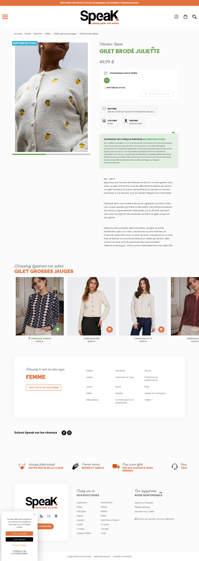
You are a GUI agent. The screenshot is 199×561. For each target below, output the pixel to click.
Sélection (111, 43)
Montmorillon (107, 502)
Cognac (80, 516)
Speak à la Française (144, 503)
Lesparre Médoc (84, 533)
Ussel (103, 533)
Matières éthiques (142, 507)
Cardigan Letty (143, 338)
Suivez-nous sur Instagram (69, 432)
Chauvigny (81, 511)
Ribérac (104, 511)
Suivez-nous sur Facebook (64, 432)
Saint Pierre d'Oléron (110, 520)
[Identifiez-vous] (176, 16)
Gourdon (80, 520)
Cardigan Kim (91, 338)
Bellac (79, 507)
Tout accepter (19, 533)
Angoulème (82, 502)
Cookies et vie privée (122, 556)
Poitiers (104, 507)
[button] (87, 97)
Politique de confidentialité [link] (19, 552)
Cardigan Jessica (41, 338)
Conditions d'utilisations (79, 556)
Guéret (80, 524)
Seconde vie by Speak (144, 511)
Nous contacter (41, 526)
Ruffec (103, 516)
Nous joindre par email (49, 516)
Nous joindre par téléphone (41, 516)
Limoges (80, 529)
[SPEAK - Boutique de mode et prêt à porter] (99, 17)
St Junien (105, 524)
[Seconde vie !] (157, 518)
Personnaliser (19, 545)
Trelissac (105, 529)
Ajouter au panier (157, 93)
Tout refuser (19, 539)
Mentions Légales (102, 556)
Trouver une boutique (56, 516)
